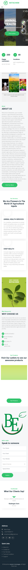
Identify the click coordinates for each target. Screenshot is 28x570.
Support (5, 556)
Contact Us (6, 549)
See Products (14, 401)
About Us (5, 547)
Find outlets (8, 33)
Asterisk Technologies (15, 564)
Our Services (6, 552)
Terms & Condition (8, 554)
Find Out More (9, 185)
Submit (7, 475)
